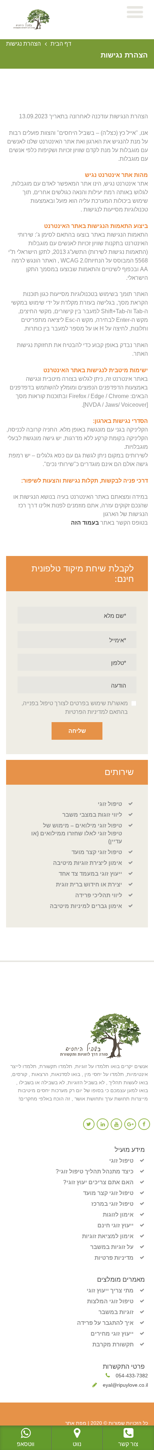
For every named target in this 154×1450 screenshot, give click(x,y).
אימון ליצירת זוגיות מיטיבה (87, 863)
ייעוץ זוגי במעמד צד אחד (90, 874)
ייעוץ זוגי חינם (115, 1225)
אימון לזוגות (118, 1215)
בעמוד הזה (85, 523)
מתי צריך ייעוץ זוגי (110, 1290)
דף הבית (60, 44)
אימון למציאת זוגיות (108, 1236)
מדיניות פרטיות (114, 1258)
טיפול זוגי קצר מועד (97, 852)
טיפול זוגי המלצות (110, 1301)
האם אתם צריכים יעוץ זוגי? (98, 1182)
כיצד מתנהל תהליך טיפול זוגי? (95, 1171)
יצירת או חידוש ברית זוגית (89, 884)
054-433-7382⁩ (132, 1375)
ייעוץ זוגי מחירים (112, 1334)
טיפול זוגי (110, 804)
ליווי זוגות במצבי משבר (92, 815)
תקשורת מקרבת (113, 1344)
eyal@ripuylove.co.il (125, 1385)
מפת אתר (75, 1423)
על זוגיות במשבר (112, 1247)
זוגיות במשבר (116, 1312)
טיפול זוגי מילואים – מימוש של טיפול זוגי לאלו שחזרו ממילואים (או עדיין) (76, 833)
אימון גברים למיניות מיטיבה (86, 906)
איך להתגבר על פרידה (105, 1323)
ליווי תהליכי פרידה (98, 895)
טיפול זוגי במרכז (112, 1204)
